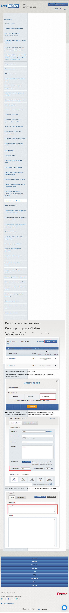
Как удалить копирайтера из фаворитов (13, 257)
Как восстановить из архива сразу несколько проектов (15, 185)
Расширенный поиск (11, 231)
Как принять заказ (10, 105)
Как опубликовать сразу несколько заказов (15, 80)
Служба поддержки (62, 9)
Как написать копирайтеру (12, 243)
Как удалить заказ (10, 155)
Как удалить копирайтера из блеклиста (13, 271)
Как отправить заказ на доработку (15, 100)
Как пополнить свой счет (12, 301)
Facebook (11, 599)
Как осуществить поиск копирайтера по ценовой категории (15, 211)
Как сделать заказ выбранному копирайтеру (14, 238)
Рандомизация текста (11, 313)
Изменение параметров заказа (14, 126)
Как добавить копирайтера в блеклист (13, 264)
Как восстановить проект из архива (15, 179)
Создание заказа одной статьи (14, 28)
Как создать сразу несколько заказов (15, 138)
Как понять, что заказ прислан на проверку (14, 94)
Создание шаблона (10, 64)
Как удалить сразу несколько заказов (13, 161)
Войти (51, 4)
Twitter (19, 599)
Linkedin (4, 599)
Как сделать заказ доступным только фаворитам (15, 41)
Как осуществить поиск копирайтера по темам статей (15, 218)
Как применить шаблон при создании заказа (13, 132)
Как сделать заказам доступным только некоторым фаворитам (14, 49)
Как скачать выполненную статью (14, 109)
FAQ (34, 575)
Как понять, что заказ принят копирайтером (13, 87)
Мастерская (34, 578)
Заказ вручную (9, 150)
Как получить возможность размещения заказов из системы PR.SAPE (14, 194)
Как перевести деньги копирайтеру (15, 282)
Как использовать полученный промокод (14, 295)
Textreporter (43, 609)
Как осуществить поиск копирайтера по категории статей (15, 226)
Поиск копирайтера (10, 205)
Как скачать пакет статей (12, 114)
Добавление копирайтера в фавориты (13, 250)
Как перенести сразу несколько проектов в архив (14, 173)
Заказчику (34, 558)
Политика (34, 568)
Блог (34, 581)
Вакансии (34, 561)
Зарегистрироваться (61, 4)
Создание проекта (10, 23)
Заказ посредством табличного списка (14, 144)
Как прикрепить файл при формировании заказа (12, 34)
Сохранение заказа (10, 69)
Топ (35, 571)
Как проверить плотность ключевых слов (15, 307)
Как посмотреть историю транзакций (15, 277)
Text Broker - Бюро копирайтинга (18, 6)
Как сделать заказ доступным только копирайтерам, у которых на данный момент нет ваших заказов (15, 57)
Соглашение (34, 565)
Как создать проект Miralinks (13, 200)
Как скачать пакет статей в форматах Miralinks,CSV (12, 120)
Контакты (34, 585)
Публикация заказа (10, 74)
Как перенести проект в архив (13, 167)
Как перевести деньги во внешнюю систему (15, 288)
